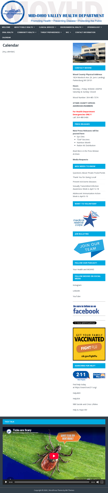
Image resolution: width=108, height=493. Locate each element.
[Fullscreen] (102, 482)
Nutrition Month (83, 142)
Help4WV (76, 393)
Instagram (77, 285)
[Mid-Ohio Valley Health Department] (54, 23)
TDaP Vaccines (83, 139)
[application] (54, 456)
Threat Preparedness (50, 32)
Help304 (76, 398)
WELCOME (6, 27)
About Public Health (23, 27)
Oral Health (7, 32)
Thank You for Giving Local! (84, 177)
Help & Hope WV (80, 410)
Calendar (6, 37)
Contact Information (85, 32)
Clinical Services (46, 27)
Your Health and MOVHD (83, 269)
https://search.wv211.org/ (86, 387)
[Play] (6, 482)
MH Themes (69, 490)
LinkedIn (76, 291)
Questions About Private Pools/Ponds (89, 173)
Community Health (25, 32)
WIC (67, 32)
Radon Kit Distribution (86, 145)
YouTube (76, 296)
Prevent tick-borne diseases (84, 181)
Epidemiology (93, 27)
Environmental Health (70, 27)
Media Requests (80, 159)
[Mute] (97, 482)
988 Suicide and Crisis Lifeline (85, 404)
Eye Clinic (81, 136)
